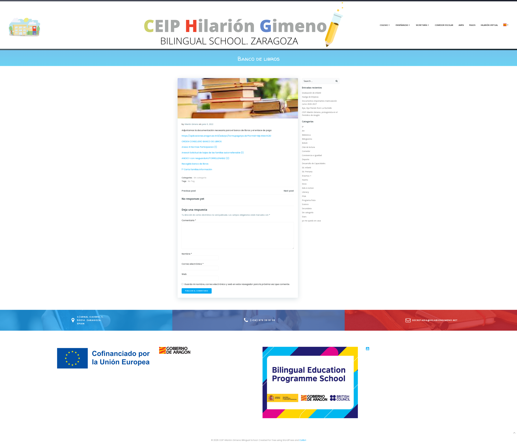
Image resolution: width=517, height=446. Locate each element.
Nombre (187, 253)
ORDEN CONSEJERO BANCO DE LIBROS (202, 141)
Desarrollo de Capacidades (313, 163)
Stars (304, 216)
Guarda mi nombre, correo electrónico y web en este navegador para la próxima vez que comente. (237, 284)
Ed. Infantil (306, 167)
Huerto (305, 180)
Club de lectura (308, 147)
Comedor (306, 151)
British (305, 143)
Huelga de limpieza (310, 97)
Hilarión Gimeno (191, 124)
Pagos (472, 25)
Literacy (305, 192)
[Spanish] (506, 25)
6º (303, 126)
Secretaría (421, 25)
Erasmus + (306, 175)
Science (305, 204)
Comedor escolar (444, 25)
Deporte (305, 159)
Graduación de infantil (311, 93)
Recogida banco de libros (195, 163)
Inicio (304, 184)
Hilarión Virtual (489, 25)
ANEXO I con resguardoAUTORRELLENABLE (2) (205, 158)
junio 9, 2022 (207, 124)
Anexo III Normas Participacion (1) (199, 147)
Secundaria (307, 208)
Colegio (384, 25)
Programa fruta (308, 200)
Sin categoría (200, 177)
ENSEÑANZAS (402, 25)
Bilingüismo (307, 139)
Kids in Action (308, 188)
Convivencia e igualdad (312, 155)
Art (303, 130)
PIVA (304, 196)
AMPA (461, 25)
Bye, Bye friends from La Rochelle (317, 108)
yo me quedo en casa (311, 220)
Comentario (189, 220)
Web (184, 274)
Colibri (302, 440)
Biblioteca (306, 135)
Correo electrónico (193, 263)
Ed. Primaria (307, 171)
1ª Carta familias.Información (197, 169)
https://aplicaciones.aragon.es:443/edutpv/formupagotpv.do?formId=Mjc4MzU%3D (226, 135)
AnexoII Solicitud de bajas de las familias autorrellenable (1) (213, 152)
